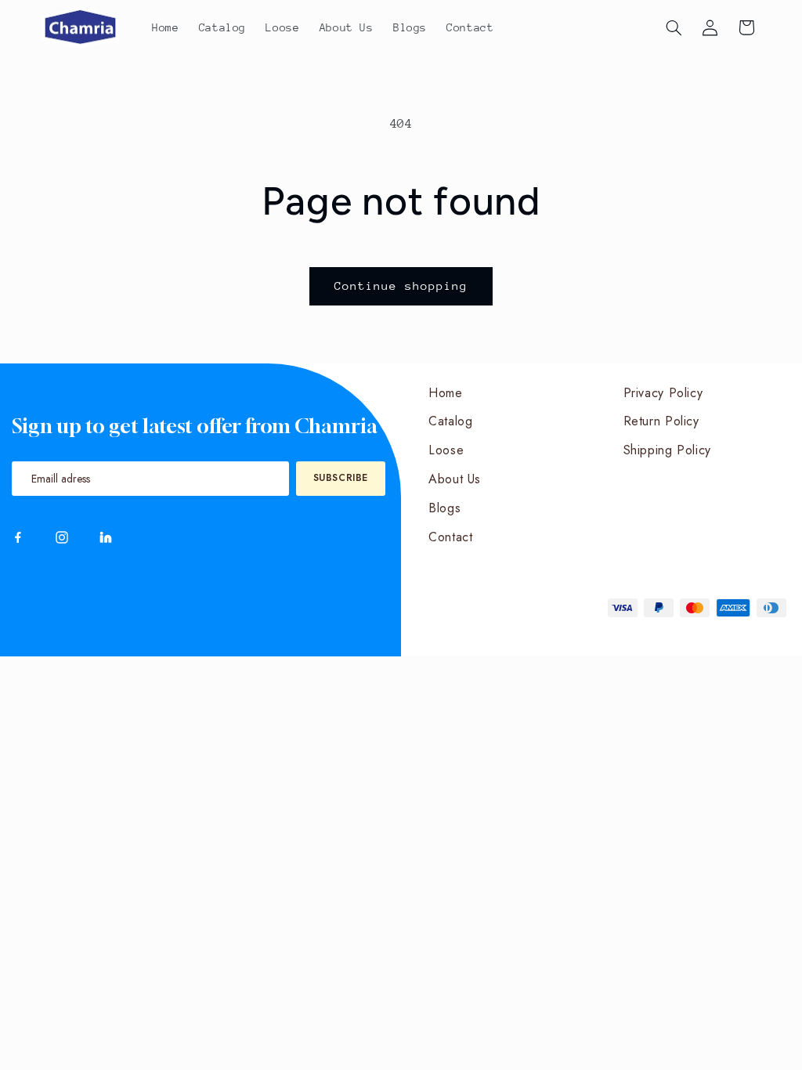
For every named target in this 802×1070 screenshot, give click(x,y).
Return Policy (661, 421)
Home (445, 393)
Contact (450, 537)
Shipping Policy (667, 450)
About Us (454, 479)
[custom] (18, 537)
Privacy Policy (663, 393)
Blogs (444, 508)
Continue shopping (401, 285)
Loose (446, 450)
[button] (674, 27)
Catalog (450, 421)
